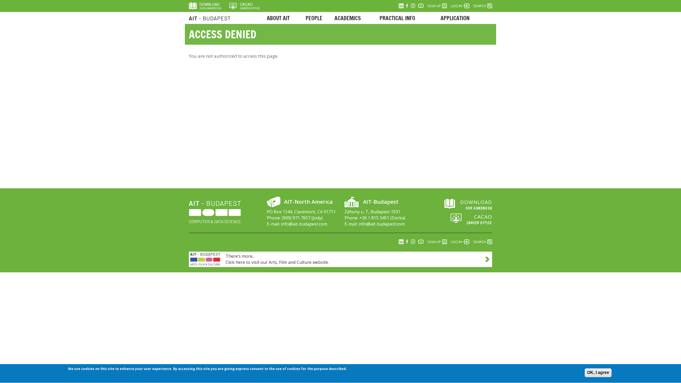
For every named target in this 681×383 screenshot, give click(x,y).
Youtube (420, 5)
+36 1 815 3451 (374, 218)
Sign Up (434, 5)
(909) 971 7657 (296, 218)
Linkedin (401, 5)
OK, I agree (598, 372)
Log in (456, 5)
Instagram (413, 5)
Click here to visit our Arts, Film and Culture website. (277, 262)
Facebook (407, 5)
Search (479, 5)
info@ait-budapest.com (304, 224)
